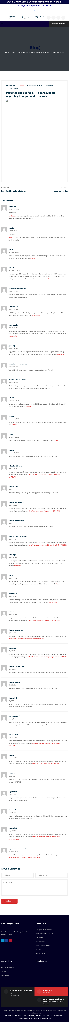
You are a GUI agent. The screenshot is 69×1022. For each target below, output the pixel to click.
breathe (11, 228)
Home (7, 52)
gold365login (13, 307)
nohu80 (11, 398)
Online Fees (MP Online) (43, 945)
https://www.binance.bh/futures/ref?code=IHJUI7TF (25, 857)
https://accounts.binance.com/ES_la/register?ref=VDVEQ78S (47, 545)
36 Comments (50, 85)
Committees (5, 975)
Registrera (12, 648)
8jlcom (11, 575)
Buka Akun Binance (15, 466)
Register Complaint (58, 23)
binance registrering (16, 630)
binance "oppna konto (16, 521)
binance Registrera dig (16, 502)
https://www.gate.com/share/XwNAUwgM (45, 764)
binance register (14, 682)
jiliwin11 (11, 250)
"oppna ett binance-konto (18, 849)
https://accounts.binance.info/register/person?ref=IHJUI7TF (47, 657)
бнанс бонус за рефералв (18, 364)
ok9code (12, 416)
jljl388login (12, 346)
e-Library (38, 949)
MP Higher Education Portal (44, 930)
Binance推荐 (13, 828)
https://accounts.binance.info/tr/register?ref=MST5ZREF (26, 639)
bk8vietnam (13, 268)
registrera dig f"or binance (18, 536)
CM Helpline (39, 937)
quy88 (11, 434)
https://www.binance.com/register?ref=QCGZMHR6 (44, 511)
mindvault (12, 206)
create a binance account (17, 380)
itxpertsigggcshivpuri (34, 85)
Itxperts (38, 1013)
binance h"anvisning (16, 810)
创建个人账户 (13, 735)
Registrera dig (13, 792)
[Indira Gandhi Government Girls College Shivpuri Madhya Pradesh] (34, 10)
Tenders (3, 971)
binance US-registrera (16, 666)
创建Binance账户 (14, 716)
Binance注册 (13, 698)
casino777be (13, 594)
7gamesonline (13, 325)
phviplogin (12, 555)
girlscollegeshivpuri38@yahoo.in (33, 17)
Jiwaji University (40, 941)
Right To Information (7, 967)
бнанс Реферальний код (17, 288)
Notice (10, 88)
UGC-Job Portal (40, 953)
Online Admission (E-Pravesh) (44, 934)
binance (11, 450)
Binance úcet (13, 487)
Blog (13, 52)
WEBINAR (15, 88)
